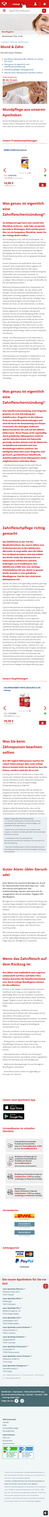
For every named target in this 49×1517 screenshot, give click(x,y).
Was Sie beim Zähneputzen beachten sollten (23, 72)
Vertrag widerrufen (11, 1397)
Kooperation (7, 1440)
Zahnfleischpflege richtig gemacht (19, 69)
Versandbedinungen (10, 1428)
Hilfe (4, 1425)
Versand (38, 1394)
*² (14, 1289)
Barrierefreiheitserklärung (12, 1394)
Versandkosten (8, 1431)
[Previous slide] (5, 170)
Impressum (18, 1391)
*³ (15, 1346)
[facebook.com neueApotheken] (16, 1400)
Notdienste (6, 1391)
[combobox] (25, 11)
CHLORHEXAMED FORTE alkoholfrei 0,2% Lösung (22, 688)
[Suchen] (44, 11)
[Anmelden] (35, 3)
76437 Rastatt (8, 1294)
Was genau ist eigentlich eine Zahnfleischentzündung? (17, 65)
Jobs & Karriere (8, 1443)
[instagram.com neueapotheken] (22, 1400)
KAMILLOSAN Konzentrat (16, 150)
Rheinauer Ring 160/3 (11, 1292)
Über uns (6, 1437)
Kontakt (29, 1394)
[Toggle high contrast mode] (46, 1513)
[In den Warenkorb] (42, 185)
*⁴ (17, 1356)
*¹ (14, 1337)
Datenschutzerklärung (34, 1391)
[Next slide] (45, 170)
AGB (45, 1394)
